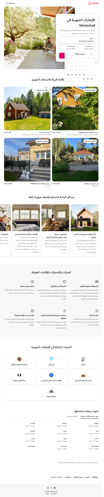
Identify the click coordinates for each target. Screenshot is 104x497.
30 (88, 79)
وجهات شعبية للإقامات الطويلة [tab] (89, 416)
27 (72, 75)
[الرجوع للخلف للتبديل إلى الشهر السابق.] (91, 54)
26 (76, 75)
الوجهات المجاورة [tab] (72, 416)
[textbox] (86, 49)
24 (84, 75)
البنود (47, 493)
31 (83, 79)
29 (92, 79)
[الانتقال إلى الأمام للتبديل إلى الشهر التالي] (68, 54)
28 (68, 75)
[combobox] (77, 41)
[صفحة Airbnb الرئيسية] (93, 3)
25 (80, 75)
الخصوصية (54, 493)
